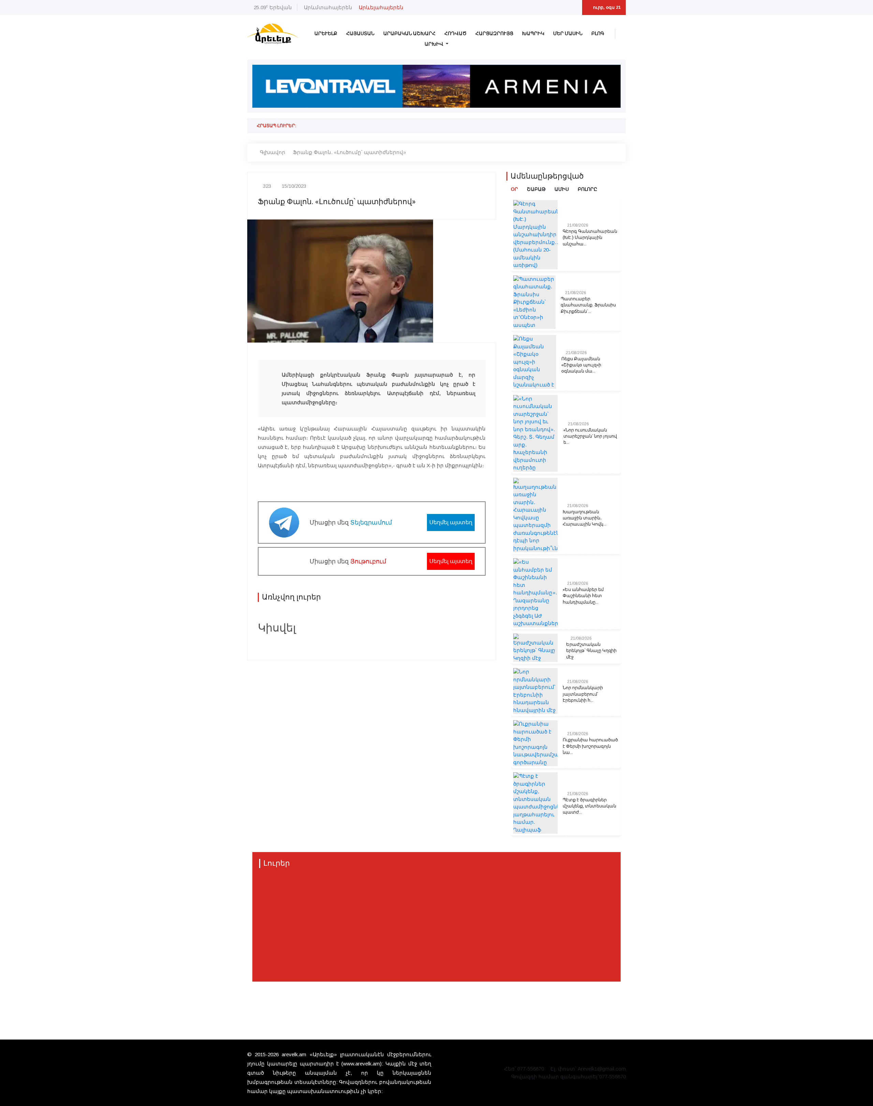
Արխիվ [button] (434, 44)
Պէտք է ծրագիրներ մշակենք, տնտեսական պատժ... (589, 806)
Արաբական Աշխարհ (409, 33)
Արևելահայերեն (381, 7)
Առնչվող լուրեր (291, 597)
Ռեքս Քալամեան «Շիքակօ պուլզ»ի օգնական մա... (581, 365)
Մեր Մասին (567, 33)
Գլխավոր (272, 152)
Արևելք (325, 33)
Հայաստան (360, 33)
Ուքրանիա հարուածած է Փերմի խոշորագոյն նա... (590, 746)
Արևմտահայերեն (328, 7)
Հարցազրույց (494, 33)
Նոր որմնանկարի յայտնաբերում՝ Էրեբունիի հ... (583, 694)
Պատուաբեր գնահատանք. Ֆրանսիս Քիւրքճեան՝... (588, 305)
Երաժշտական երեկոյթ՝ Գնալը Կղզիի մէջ (591, 650)
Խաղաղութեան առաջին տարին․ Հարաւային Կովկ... (584, 518)
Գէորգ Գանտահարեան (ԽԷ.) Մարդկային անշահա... (590, 237)
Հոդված (455, 33)
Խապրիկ (533, 33)
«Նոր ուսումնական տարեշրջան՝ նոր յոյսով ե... (590, 436)
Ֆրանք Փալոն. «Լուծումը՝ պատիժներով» (349, 152)
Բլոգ (597, 33)
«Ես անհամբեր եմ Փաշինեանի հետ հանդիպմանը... (583, 596)
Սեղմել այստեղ (450, 522)
